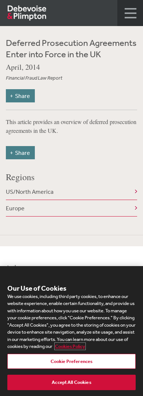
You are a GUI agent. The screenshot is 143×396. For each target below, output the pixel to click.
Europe (15, 208)
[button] (130, 13)
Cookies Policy (70, 346)
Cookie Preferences (71, 361)
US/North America (30, 191)
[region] (71, 331)
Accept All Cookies (71, 382)
